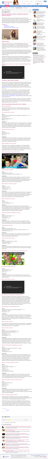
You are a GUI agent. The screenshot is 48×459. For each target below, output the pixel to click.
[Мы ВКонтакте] (37, 3)
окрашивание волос (41, 60)
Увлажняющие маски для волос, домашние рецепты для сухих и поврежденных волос (41, 28)
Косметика (25, 7)
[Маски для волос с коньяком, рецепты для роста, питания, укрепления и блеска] (34, 37)
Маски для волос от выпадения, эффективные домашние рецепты (16, 443)
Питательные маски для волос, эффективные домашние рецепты (16, 433)
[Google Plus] (7, 12)
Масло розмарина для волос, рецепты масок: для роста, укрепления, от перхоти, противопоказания (17, 430)
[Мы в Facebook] (39, 3)
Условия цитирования (43, 455)
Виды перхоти (6, 25)
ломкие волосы (41, 59)
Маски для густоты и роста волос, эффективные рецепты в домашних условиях (41, 12)
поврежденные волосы (36, 61)
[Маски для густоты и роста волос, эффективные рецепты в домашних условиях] (34, 12)
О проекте (32, 455)
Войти (25, 3)
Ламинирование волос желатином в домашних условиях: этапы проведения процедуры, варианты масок (41, 49)
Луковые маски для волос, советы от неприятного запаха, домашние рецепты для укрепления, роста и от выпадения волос (17, 440)
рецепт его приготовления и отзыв (19, 94)
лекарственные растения (36, 62)
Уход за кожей (12, 7)
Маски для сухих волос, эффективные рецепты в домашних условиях (40, 24)
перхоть (11, 422)
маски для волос (7, 422)
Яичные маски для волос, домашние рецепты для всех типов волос (16, 446)
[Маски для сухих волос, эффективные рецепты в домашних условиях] (34, 24)
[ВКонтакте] (2, 12)
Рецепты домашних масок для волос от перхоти (11, 27)
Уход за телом (6, 7)
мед (36, 60)
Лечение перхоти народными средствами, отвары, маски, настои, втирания (18, 426)
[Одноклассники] (4, 12)
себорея (14, 422)
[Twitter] (3, 12)
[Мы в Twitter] (41, 3)
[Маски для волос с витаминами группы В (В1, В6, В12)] (34, 20)
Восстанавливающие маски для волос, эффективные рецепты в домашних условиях (41, 16)
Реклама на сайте (36, 456)
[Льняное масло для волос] (34, 40)
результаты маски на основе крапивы (8, 95)
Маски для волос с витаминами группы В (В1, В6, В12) (41, 20)
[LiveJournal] (6, 12)
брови (37, 59)
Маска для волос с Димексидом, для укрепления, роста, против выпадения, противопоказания (41, 32)
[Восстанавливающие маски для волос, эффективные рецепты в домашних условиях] (34, 16)
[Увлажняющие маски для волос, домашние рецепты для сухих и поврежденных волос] (34, 27)
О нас (22, 1)
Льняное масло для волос (41, 39)
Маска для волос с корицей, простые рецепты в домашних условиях (17, 436)
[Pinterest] (9, 12)
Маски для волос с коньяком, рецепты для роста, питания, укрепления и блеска (41, 37)
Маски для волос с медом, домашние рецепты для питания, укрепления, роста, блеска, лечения (17, 450)
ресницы (34, 60)
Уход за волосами (19, 7)
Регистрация (29, 3)
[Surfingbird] (8, 12)
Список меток (35, 53)
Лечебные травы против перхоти (9, 26)
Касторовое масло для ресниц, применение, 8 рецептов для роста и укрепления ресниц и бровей (41, 44)
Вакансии (31, 1)
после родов (42, 61)
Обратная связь (27, 1)
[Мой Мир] (5, 12)
